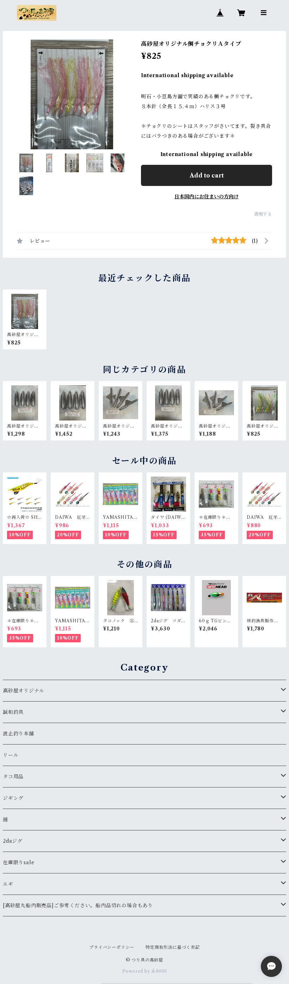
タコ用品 (13, 776)
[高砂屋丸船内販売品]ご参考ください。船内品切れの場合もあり (78, 905)
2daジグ (13, 841)
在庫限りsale (18, 862)
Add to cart (207, 175)
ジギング (13, 798)
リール (10, 755)
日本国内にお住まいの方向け (206, 196)
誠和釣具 (13, 712)
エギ (8, 884)
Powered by (137, 971)
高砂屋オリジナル (23, 690)
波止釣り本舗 (21, 733)
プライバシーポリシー (111, 947)
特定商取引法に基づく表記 (173, 947)
